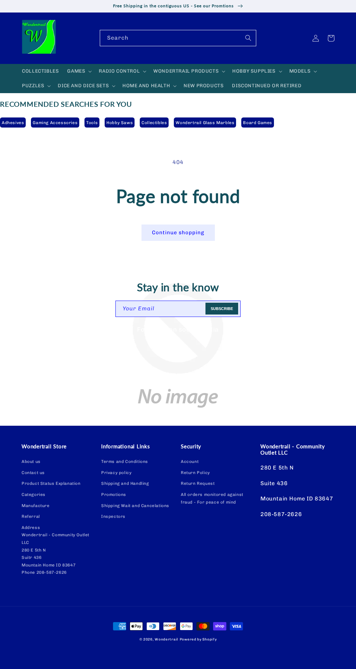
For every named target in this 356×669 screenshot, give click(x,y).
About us (31, 461)
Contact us (33, 472)
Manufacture (36, 505)
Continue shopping (178, 232)
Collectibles (154, 122)
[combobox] (178, 38)
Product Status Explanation (51, 483)
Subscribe (222, 309)
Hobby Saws (119, 122)
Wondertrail (166, 639)
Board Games (257, 122)
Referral (31, 516)
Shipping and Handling (125, 483)
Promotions (113, 494)
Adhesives (13, 122)
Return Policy (195, 472)
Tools (92, 122)
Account (190, 461)
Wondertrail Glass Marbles (205, 122)
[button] (79, 71)
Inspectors (113, 516)
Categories (34, 494)
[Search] (248, 38)
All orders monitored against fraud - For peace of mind (212, 498)
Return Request (198, 483)
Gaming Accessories (55, 122)
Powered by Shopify (198, 639)
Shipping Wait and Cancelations (135, 505)
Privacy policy (116, 472)
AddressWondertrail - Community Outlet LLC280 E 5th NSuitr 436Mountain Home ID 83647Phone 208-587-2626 (55, 550)
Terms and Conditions (124, 461)
